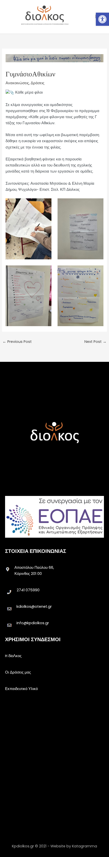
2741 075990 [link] (28, 590)
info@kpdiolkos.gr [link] (32, 622)
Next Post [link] (95, 341)
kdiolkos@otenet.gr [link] (34, 606)
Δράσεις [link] (37, 83)
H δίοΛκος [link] (13, 655)
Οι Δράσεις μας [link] (18, 672)
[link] (102, 19)
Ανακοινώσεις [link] (17, 83)
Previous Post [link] (17, 341)
